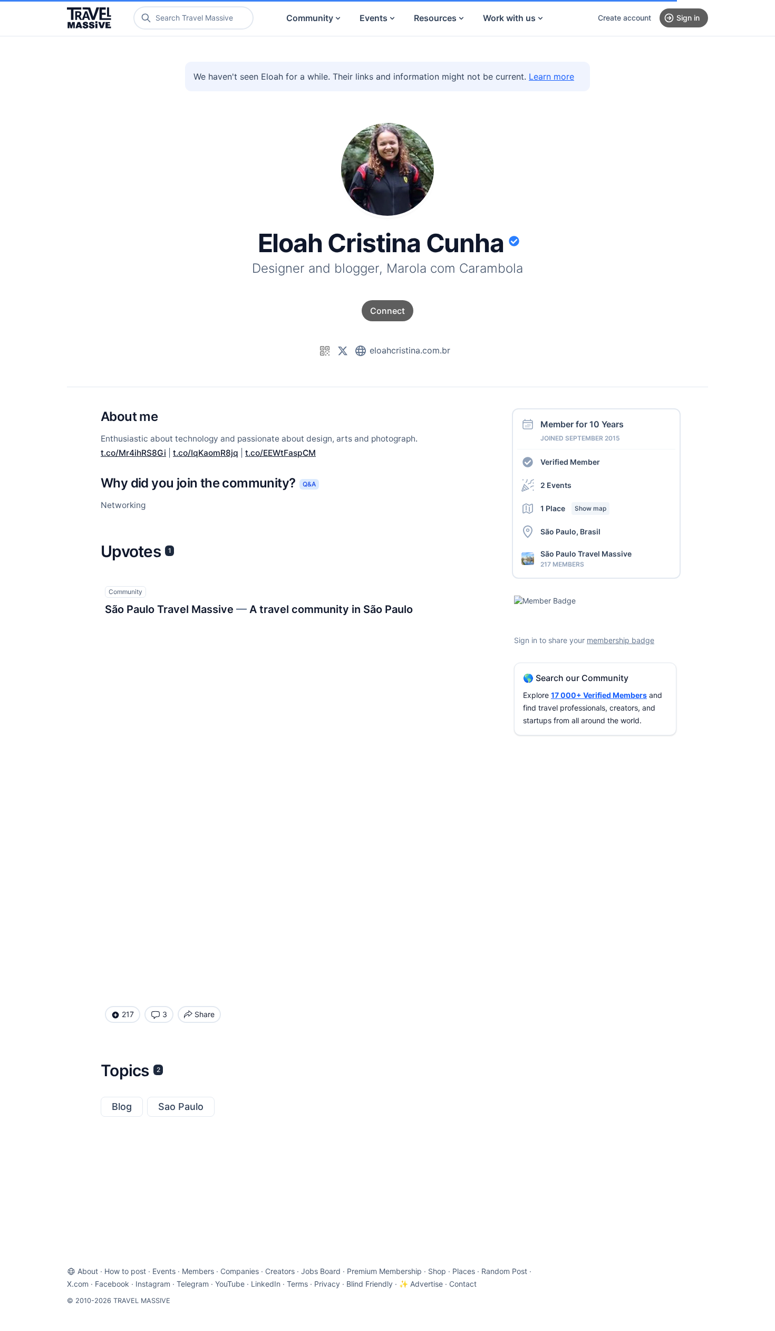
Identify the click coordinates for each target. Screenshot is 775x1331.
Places (463, 1271)
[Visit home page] (89, 17)
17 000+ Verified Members (599, 695)
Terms (297, 1283)
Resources (435, 18)
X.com (78, 1283)
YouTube (230, 1283)
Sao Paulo (181, 1106)
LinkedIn (265, 1283)
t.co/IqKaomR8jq (205, 453)
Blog (122, 1106)
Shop (437, 1271)
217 (128, 1014)
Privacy (327, 1283)
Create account (624, 17)
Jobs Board (321, 1271)
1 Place (573, 508)
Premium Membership (384, 1271)
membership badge (620, 640)
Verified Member (570, 461)
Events (374, 18)
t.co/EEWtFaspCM (280, 453)
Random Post (504, 1271)
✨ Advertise (421, 1283)
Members (198, 1271)
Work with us (509, 18)
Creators (280, 1271)
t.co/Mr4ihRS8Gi (133, 453)
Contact (463, 1283)
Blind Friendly (369, 1283)
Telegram (193, 1283)
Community (309, 18)
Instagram (152, 1283)
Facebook (112, 1283)
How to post (125, 1271)
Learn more (551, 76)
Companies (239, 1271)
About (88, 1271)
